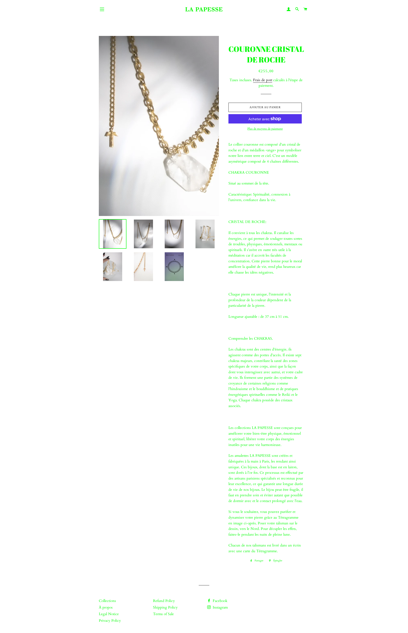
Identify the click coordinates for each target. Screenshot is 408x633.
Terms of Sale (163, 614)
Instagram (220, 607)
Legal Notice (109, 614)
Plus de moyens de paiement (265, 129)
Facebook (219, 600)
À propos (106, 607)
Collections (107, 600)
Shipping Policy (165, 607)
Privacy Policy (110, 620)
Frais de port (262, 80)
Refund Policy (164, 600)
